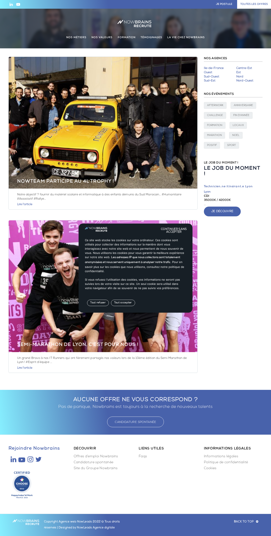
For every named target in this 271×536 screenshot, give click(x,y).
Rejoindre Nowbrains (34, 448)
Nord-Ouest (244, 80)
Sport (231, 145)
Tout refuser (98, 302)
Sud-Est (210, 80)
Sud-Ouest (211, 76)
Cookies (210, 468)
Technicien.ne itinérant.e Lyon (228, 186)
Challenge (215, 115)
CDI (206, 196)
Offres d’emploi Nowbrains (96, 456)
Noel (235, 135)
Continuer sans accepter (174, 229)
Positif (212, 145)
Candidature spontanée (93, 462)
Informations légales (221, 456)
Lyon (207, 191)
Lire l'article (24, 204)
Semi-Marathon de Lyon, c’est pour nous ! (77, 345)
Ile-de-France (214, 68)
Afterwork (215, 105)
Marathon (214, 135)
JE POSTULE (224, 4)
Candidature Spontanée (135, 422)
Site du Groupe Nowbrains (96, 468)
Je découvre (222, 211)
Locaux (238, 125)
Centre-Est (244, 68)
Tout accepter (123, 302)
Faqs (143, 456)
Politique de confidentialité (226, 462)
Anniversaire (243, 105)
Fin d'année (241, 115)
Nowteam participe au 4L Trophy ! (65, 181)
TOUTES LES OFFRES (254, 4)
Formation (215, 125)
